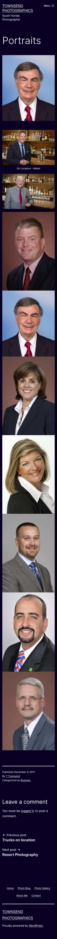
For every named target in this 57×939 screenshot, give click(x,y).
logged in (27, 811)
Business (26, 780)
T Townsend (13, 776)
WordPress (36, 925)
